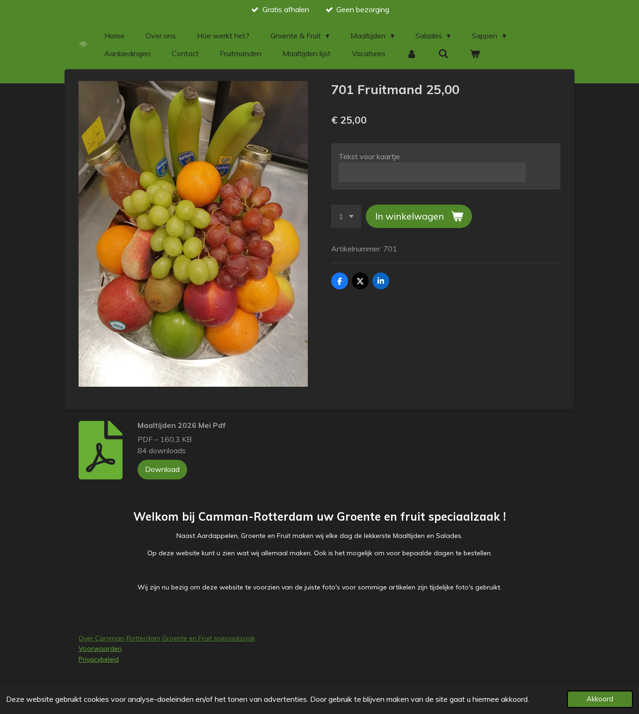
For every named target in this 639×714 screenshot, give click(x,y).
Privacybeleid (99, 659)
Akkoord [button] (600, 699)
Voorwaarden (100, 648)
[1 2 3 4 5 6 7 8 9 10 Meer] (346, 216)
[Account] (411, 53)
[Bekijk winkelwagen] (474, 53)
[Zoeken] (442, 53)
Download (162, 469)
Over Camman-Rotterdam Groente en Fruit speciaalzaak (167, 638)
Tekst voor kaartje (369, 156)
